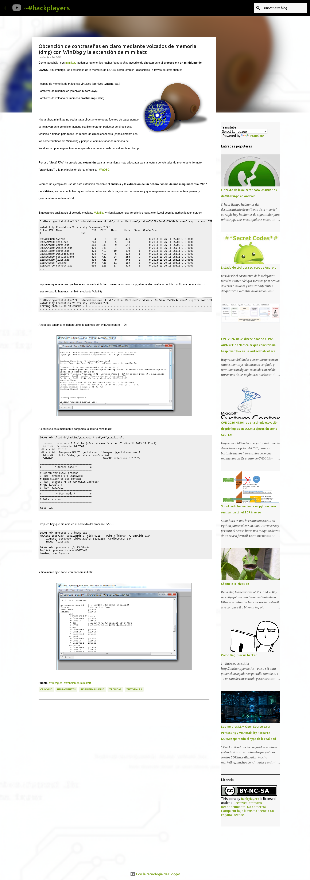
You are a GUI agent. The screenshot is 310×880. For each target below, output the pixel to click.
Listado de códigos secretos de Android (248, 267)
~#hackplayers (47, 8)
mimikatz (71, 62)
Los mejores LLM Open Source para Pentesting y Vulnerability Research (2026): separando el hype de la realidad (248, 733)
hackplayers (250, 799)
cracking (46, 689)
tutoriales (134, 689)
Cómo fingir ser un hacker (239, 655)
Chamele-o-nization (235, 583)
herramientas (66, 689)
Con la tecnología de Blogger (157, 874)
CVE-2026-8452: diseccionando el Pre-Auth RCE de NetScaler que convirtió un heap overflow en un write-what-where (248, 345)
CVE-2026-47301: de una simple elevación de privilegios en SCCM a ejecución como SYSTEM (249, 429)
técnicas (115, 689)
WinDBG (104, 169)
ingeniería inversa (92, 689)
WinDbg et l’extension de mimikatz (70, 682)
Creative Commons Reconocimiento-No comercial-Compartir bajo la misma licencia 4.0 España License (247, 809)
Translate (257, 136)
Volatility (99, 212)
